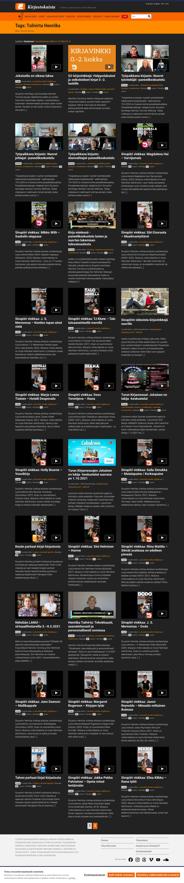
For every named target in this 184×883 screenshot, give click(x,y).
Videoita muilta (84, 16)
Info (162, 4)
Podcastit (98, 16)
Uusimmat (29, 41)
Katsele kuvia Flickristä (147, 846)
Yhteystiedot (142, 840)
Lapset (41, 16)
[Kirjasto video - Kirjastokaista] (20, 6)
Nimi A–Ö (55, 41)
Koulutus (70, 16)
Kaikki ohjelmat (112, 16)
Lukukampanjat (127, 407)
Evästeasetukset (94, 874)
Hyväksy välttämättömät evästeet (158, 874)
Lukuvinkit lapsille (46, 552)
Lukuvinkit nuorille (39, 81)
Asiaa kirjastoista (55, 16)
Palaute (104, 840)
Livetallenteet (134, 88)
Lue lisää (71, 878)
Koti (19, 16)
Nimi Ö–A (66, 41)
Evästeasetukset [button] (143, 851)
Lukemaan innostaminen (32, 84)
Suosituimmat (42, 41)
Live (124, 16)
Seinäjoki (83, 89)
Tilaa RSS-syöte (108, 846)
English (157, 4)
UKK (167, 4)
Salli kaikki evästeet (121, 874)
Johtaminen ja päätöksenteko (151, 85)
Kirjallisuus (30, 16)
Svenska (149, 4)
